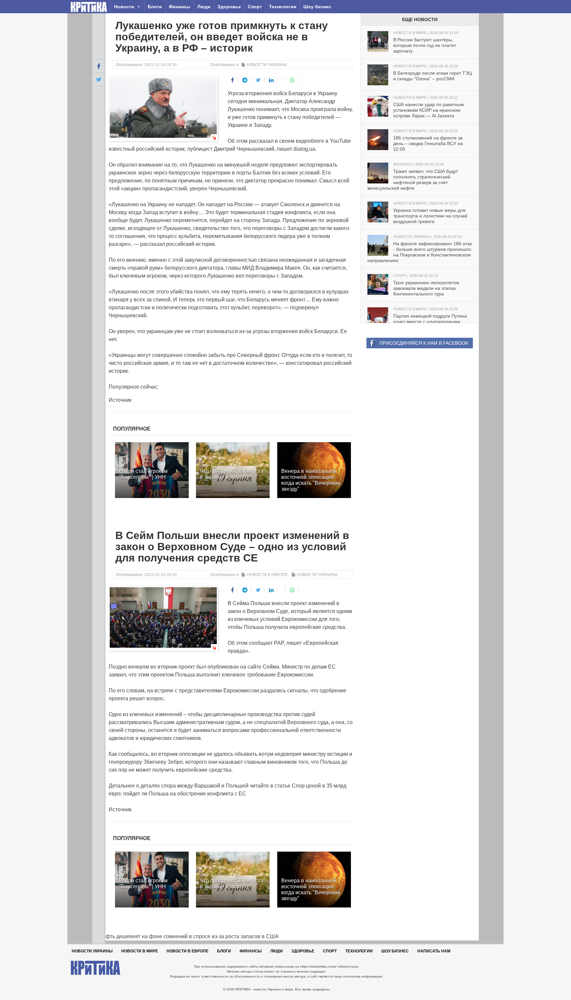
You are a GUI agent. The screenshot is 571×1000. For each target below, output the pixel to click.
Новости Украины (267, 64)
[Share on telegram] (245, 80)
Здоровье (229, 6)
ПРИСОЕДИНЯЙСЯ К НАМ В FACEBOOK (424, 343)
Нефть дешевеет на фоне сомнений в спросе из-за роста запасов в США (185, 936)
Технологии (282, 6)
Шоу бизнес (317, 6)
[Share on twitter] (258, 80)
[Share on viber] (282, 79)
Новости (124, 6)
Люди (203, 6)
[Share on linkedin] (271, 80)
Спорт (255, 6)
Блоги (155, 6)
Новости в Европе (267, 574)
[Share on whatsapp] (292, 80)
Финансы (179, 6)
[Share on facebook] (233, 80)
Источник (120, 400)
